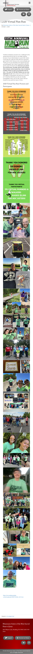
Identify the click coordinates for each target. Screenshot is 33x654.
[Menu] (29, 3)
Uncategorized (10, 616)
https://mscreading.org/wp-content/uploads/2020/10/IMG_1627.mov (13, 596)
